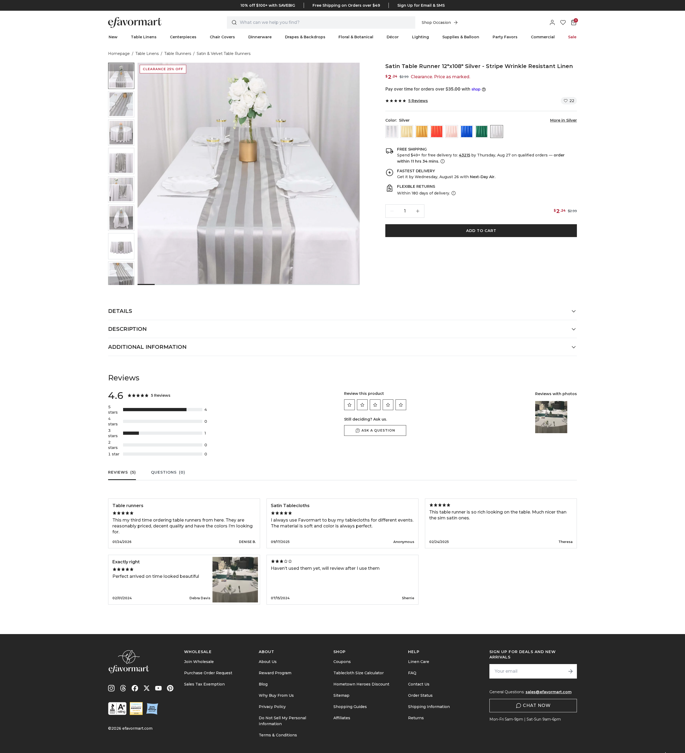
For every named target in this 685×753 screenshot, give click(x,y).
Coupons (342, 661)
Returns (416, 717)
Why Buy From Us (276, 695)
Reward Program (275, 672)
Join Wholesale (199, 661)
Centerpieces (183, 37)
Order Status (420, 695)
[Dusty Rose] (451, 131)
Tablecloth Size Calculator (358, 672)
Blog (263, 684)
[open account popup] (552, 22)
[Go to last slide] (121, 67)
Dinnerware (260, 37)
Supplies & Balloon (460, 37)
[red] (436, 131)
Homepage (119, 53)
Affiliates (341, 717)
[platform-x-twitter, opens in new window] (146, 688)
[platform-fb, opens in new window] (135, 688)
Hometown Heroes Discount (361, 684)
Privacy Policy (272, 706)
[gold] (421, 131)
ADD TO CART (481, 230)
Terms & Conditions (278, 735)
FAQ (412, 672)
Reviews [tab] (122, 472)
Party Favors (505, 37)
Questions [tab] (168, 472)
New (113, 37)
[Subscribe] (570, 671)
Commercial (543, 37)
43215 (464, 155)
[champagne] (406, 131)
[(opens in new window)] (117, 708)
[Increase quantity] (417, 211)
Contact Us (418, 684)
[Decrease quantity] (392, 211)
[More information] (442, 161)
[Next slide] (121, 280)
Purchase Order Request (208, 672)
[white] (391, 131)
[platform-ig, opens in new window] (111, 688)
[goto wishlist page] (563, 22)
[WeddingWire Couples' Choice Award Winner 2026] (136, 708)
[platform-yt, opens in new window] (158, 688)
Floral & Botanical (355, 37)
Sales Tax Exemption (204, 684)
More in (563, 120)
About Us (268, 661)
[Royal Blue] (466, 131)
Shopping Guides (350, 706)
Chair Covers (222, 37)
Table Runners (177, 53)
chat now (537, 705)
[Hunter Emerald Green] (481, 131)
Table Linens (144, 37)
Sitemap (341, 695)
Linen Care (418, 661)
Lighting (420, 37)
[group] (121, 76)
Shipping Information (429, 706)
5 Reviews (418, 100)
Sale (572, 37)
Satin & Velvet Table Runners (223, 53)
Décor (393, 37)
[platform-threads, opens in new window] (123, 688)
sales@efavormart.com (549, 692)
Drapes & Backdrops (305, 37)
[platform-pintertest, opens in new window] (170, 688)
